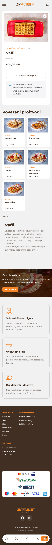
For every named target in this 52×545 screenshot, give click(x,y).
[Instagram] (29, 518)
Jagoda (8, 170)
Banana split (11, 138)
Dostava (16, 48)
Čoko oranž (34, 138)
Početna (9, 48)
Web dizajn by (26, 530)
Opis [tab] (5, 216)
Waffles (22, 48)
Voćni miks (10, 202)
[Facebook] (22, 518)
